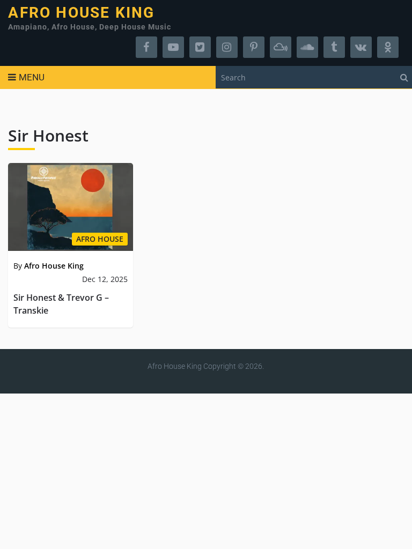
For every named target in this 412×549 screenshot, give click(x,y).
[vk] (361, 47)
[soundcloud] (307, 47)
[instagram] (227, 47)
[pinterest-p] (253, 47)
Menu (32, 77)
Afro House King (81, 12)
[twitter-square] (200, 47)
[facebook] (146, 47)
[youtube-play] (173, 47)
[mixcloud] (280, 47)
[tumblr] (334, 47)
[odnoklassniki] (388, 47)
